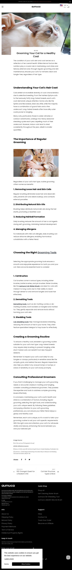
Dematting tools (19, 304)
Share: (15, 459)
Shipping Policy (7, 517)
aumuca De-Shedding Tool (48, 497)
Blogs (36, 50)
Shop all (41, 490)
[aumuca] (36, 7)
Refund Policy (7, 520)
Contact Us (42, 517)
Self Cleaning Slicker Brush (48, 494)
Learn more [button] (9, 559)
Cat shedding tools (21, 322)
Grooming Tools (46, 252)
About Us (5, 514)
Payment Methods (9, 527)
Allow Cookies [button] (26, 564)
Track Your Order (44, 520)
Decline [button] (6, 564)
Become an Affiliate (45, 523)
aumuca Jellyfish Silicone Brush (50, 500)
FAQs (40, 514)
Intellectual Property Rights (12, 533)
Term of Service (8, 530)
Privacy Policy (7, 523)
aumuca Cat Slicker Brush (29, 286)
